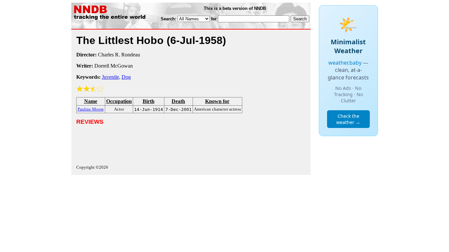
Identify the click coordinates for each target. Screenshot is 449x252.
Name (90, 101)
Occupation (119, 101)
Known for (217, 101)
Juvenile (110, 77)
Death (178, 101)
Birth (148, 101)
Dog (126, 77)
